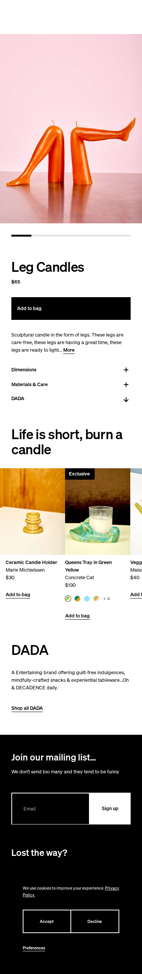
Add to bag (18, 594)
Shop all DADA (27, 708)
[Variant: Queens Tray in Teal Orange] (77, 599)
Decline (94, 921)
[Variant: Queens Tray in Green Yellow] (68, 599)
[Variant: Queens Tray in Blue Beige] (87, 599)
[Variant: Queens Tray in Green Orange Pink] (96, 599)
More (69, 350)
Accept (47, 921)
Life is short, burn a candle (66, 441)
